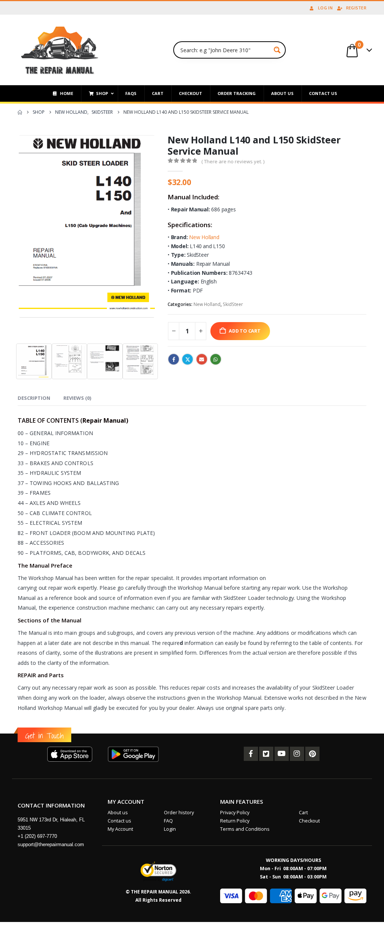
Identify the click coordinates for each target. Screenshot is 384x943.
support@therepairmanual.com (51, 844)
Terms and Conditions (245, 829)
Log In (325, 8)
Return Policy (234, 821)
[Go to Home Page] (20, 112)
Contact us (119, 821)
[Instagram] (297, 754)
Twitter (188, 359)
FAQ (168, 821)
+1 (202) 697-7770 (37, 836)
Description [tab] (34, 398)
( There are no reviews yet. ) (232, 161)
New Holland (204, 237)
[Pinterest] (312, 754)
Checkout (309, 821)
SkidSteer (233, 304)
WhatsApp (216, 359)
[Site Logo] (60, 50)
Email (202, 359)
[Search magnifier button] (277, 50)
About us (118, 812)
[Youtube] (281, 754)
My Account (120, 829)
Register (356, 8)
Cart (303, 812)
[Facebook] (251, 754)
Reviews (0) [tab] (77, 398)
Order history (179, 812)
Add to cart (245, 331)
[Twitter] (266, 754)
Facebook (174, 359)
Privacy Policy (234, 812)
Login (170, 829)
